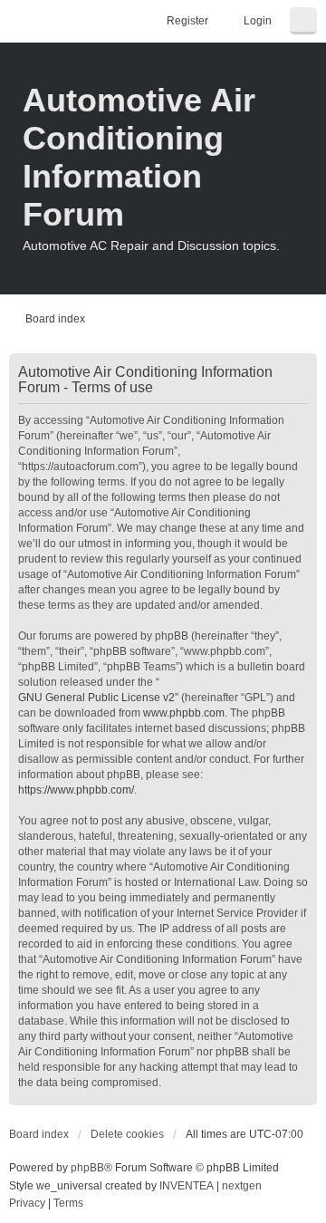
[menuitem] (27, 1204)
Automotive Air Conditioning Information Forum (139, 157)
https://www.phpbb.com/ (76, 790)
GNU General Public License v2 (96, 697)
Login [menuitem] (258, 20)
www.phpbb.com (184, 713)
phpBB (87, 1167)
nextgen (242, 1186)
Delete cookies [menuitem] (127, 1134)
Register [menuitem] (187, 20)
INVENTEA (186, 1186)
